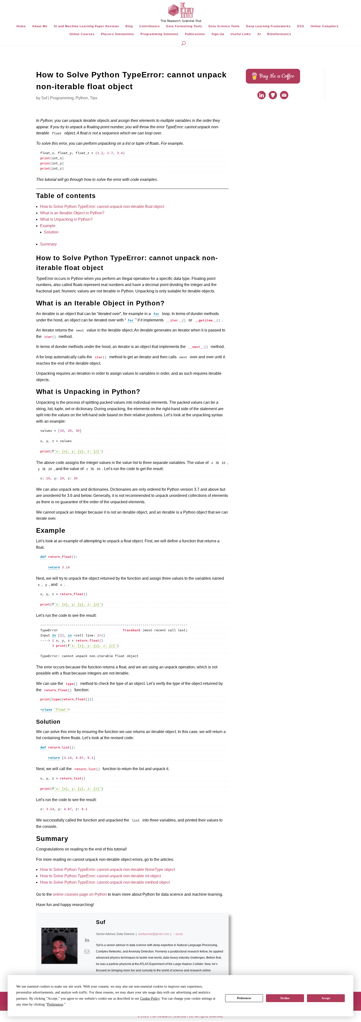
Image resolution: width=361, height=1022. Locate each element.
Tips (93, 98)
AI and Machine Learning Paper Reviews (86, 26)
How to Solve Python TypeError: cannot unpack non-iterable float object (102, 206)
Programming (62, 98)
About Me (39, 26)
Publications (195, 34)
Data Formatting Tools (184, 26)
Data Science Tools (224, 26)
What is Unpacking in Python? (66, 219)
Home (21, 26)
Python (82, 98)
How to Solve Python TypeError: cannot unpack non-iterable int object (100, 876)
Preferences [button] (55, 1004)
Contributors (149, 26)
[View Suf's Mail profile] (87, 951)
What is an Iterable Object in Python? (72, 213)
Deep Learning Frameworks (268, 26)
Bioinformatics (279, 34)
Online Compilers (325, 26)
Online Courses (82, 34)
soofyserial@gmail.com (153, 934)
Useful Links (241, 34)
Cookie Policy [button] (150, 998)
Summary (48, 244)
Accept (325, 998)
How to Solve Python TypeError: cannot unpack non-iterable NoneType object (107, 869)
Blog (129, 26)
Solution (51, 232)
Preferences (244, 998)
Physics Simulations (117, 34)
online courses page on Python (80, 894)
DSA (300, 26)
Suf (44, 98)
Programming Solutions (159, 34)
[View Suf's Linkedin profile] (87, 940)
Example (48, 226)
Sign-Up (217, 34)
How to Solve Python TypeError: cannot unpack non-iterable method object (105, 882)
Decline (285, 998)
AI (259, 34)
